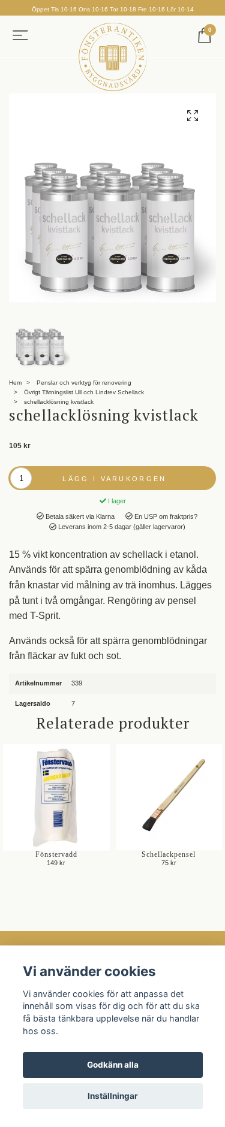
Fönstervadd (56, 854)
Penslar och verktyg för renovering (84, 382)
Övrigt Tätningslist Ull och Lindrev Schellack (84, 392)
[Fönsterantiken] (113, 57)
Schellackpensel (169, 854)
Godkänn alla (113, 1064)
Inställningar (113, 1096)
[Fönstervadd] (56, 797)
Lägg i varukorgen (114, 478)
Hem (15, 382)
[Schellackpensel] (169, 797)
